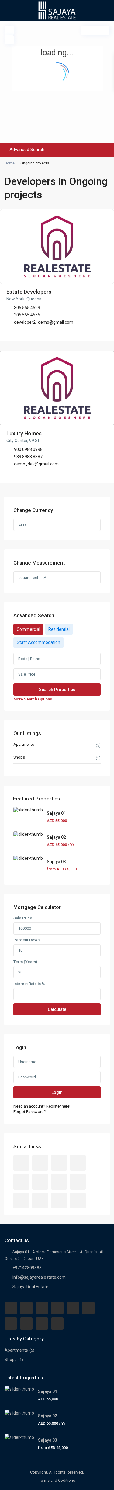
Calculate (57, 1009)
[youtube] (21, 1200)
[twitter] (59, 1163)
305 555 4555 (27, 315)
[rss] (40, 1163)
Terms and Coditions (57, 1480)
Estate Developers (28, 292)
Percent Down (26, 940)
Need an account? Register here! (41, 1106)
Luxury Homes (24, 433)
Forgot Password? (29, 1111)
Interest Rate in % (29, 984)
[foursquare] (78, 1200)
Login (57, 1092)
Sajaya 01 (56, 813)
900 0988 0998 (28, 449)
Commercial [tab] (28, 629)
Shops (19, 757)
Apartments (23, 744)
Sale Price (26, 674)
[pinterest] (78, 1182)
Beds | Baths (29, 658)
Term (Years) (25, 962)
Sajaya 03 (56, 861)
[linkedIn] (40, 1182)
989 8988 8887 (28, 457)
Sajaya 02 (56, 837)
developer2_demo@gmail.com (43, 322)
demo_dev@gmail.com (36, 464)
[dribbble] (78, 1163)
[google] (21, 1182)
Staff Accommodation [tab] (38, 642)
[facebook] (21, 1163)
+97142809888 (27, 1267)
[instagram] (59, 1200)
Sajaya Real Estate (30, 1286)
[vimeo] (40, 1200)
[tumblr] (59, 1182)
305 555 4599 (27, 308)
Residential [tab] (59, 629)
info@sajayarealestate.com (39, 1277)
